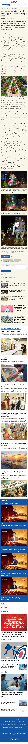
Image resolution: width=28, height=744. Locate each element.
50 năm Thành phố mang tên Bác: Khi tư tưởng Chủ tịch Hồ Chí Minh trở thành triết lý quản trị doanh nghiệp (13, 634)
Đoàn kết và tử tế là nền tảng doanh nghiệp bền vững (13, 526)
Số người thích (12, 277)
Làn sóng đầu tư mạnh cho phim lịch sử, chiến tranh (13, 472)
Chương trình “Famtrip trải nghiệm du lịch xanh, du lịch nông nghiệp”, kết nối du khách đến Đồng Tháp (13, 415)
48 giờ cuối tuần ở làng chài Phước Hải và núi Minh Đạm (13, 444)
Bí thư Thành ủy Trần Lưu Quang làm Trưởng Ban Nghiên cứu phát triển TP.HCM (20, 308)
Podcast (6, 503)
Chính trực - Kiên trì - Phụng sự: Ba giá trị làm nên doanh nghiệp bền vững (13, 550)
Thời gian (6, 277)
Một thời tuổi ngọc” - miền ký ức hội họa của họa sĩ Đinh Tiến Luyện (9, 710)
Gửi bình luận (6, 271)
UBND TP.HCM (6, 261)
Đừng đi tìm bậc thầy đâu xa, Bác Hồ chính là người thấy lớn (13, 574)
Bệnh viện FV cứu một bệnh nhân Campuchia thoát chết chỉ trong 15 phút (12, 694)
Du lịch (16, 261)
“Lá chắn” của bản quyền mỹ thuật (10, 331)
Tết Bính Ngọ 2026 (17, 260)
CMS (12, 742)
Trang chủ (3, 8)
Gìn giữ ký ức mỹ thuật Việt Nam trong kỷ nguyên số (12, 358)
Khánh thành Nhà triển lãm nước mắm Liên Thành (13, 385)
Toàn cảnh (13, 4)
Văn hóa (12, 261)
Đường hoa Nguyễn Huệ (8, 260)
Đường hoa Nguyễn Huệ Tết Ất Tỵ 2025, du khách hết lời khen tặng (16, 284)
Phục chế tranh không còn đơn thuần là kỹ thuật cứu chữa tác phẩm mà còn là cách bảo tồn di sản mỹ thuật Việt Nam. (14, 362)
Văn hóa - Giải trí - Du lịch (12, 8)
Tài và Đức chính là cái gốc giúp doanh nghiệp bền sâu (12, 598)
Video (2, 503)
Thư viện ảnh (11, 503)
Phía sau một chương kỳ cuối (10, 660)
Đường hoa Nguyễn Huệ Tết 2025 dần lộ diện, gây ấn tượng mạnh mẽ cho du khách (17, 298)
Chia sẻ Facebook (6, 256)
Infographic (17, 503)
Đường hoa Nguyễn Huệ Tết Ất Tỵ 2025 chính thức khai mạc (16, 291)
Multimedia (4, 500)
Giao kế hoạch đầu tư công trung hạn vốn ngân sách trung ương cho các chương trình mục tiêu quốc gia (20, 319)
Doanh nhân (20, 4)
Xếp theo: (2, 277)
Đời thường (4, 672)
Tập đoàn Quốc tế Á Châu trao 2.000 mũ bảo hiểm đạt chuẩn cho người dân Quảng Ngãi (9, 702)
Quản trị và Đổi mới (6, 639)
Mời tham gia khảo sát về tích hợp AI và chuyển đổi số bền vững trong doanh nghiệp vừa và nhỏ (9, 666)
